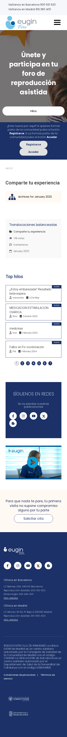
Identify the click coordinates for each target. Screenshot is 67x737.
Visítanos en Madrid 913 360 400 (29, 9)
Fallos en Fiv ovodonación (26, 347)
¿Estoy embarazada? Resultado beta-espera (30, 291)
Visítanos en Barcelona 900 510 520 (32, 5)
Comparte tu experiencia (29, 231)
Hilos (33, 111)
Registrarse (33, 144)
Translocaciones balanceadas (33, 225)
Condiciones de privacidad (19, 674)
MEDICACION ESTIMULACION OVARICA (28, 310)
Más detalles (11, 598)
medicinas (16, 328)
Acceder (33, 151)
